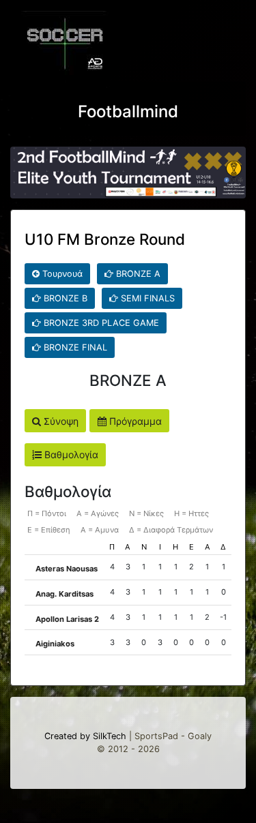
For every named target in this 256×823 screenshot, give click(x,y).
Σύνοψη (60, 421)
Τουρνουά (61, 274)
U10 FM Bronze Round (105, 239)
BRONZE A (136, 274)
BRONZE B (64, 298)
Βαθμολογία (70, 454)
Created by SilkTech (85, 736)
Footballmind (128, 111)
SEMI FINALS (146, 298)
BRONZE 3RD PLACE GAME (100, 323)
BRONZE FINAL (74, 347)
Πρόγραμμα (134, 421)
